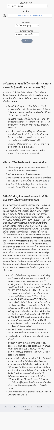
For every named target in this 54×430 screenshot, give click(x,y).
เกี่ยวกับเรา (8, 407)
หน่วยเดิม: (26, 22)
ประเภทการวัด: (26, 3)
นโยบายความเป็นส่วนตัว (21, 407)
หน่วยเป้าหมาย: (26, 31)
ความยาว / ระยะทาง (26, 170)
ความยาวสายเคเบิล (36, 187)
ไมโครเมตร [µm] (39, 181)
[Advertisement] (27, 62)
